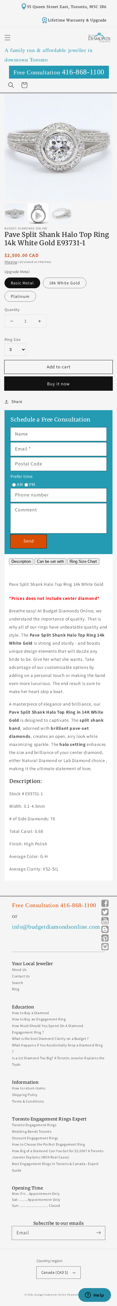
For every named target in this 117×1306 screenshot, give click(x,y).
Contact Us (21, 976)
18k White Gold (64, 283)
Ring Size (12, 339)
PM (32, 484)
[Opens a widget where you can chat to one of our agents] (94, 1295)
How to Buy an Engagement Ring (39, 1019)
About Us (19, 969)
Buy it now (58, 384)
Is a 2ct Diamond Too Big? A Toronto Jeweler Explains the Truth (58, 1061)
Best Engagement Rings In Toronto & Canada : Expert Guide (55, 1166)
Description (21, 561)
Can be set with (50, 561)
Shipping (10, 262)
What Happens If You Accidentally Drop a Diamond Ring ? (57, 1048)
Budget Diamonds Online (50, 1294)
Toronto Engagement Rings (34, 1125)
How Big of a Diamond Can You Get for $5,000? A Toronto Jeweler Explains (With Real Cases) (57, 1154)
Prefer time (21, 476)
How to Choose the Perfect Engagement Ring (48, 1144)
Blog (15, 989)
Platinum (20, 296)
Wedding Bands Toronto (32, 1131)
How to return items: (29, 1088)
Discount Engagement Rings (35, 1138)
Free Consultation (59, 72)
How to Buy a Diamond (30, 1013)
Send (28, 541)
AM (20, 484)
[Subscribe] (98, 1232)
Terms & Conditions (28, 1101)
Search (17, 982)
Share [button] (16, 401)
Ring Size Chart (83, 561)
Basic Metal (22, 283)
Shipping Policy (25, 1094)
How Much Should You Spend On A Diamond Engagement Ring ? (47, 1028)
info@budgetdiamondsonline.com (56, 926)
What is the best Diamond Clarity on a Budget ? (50, 1038)
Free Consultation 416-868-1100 (54, 905)
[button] (7, 37)
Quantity (12, 309)
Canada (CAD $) (54, 1272)
